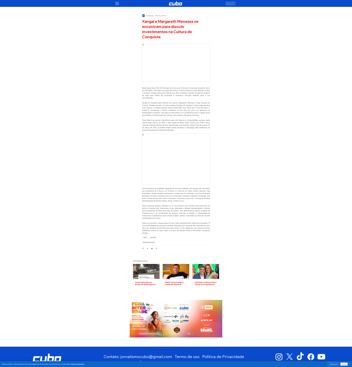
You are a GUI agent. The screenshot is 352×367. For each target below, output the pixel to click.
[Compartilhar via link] (156, 248)
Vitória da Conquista (148, 242)
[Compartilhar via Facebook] (143, 248)
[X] (289, 356)
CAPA (145, 237)
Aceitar (344, 364)
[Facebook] (310, 356)
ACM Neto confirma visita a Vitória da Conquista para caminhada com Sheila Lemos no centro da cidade (206, 283)
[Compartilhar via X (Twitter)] (147, 248)
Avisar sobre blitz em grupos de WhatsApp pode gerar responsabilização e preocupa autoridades (146, 283)
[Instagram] (279, 356)
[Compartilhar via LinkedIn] (152, 248)
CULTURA (153, 237)
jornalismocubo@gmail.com (146, 356)
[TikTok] (300, 356)
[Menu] (117, 3)
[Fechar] (350, 364)
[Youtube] (321, 356)
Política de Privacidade (77, 364)
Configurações (333, 364)
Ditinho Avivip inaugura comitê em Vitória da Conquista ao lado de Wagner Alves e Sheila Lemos (174, 283)
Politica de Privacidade (223, 356)
